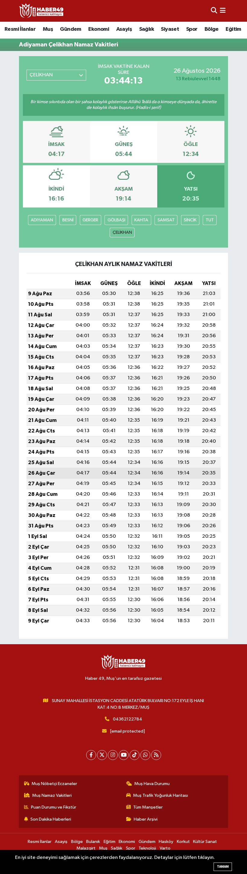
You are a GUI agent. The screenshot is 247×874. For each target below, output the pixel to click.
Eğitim (233, 29)
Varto (165, 848)
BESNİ (67, 220)
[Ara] (214, 10)
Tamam (223, 866)
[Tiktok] (134, 755)
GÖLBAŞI (116, 220)
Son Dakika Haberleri (50, 819)
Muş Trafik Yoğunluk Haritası (160, 795)
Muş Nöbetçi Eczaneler (54, 783)
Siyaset (170, 29)
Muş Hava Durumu (152, 783)
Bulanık (93, 841)
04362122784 (127, 719)
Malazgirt (86, 848)
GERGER (90, 220)
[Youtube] (124, 755)
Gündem (70, 29)
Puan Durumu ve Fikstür (53, 807)
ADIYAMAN (42, 220)
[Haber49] (41, 10)
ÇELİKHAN (122, 232)
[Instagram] (113, 755)
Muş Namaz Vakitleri (52, 795)
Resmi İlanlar (20, 29)
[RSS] (156, 755)
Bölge (212, 29)
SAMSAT (166, 220)
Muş (48, 29)
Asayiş (124, 29)
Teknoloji (147, 848)
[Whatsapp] (145, 755)
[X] (102, 755)
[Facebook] (91, 755)
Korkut (183, 841)
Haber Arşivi (146, 819)
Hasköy (166, 841)
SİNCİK (190, 220)
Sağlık (146, 29)
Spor (192, 29)
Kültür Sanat (205, 841)
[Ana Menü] (223, 10)
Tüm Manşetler (148, 807)
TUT (210, 220)
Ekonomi (98, 29)
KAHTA (141, 220)
